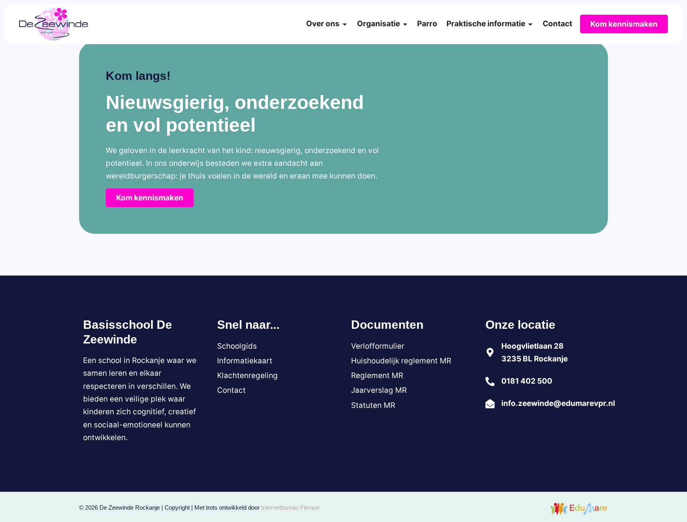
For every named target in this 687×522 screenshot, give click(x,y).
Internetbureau (280, 507)
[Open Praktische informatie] (530, 24)
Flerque (310, 507)
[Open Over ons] (345, 24)
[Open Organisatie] (405, 24)
